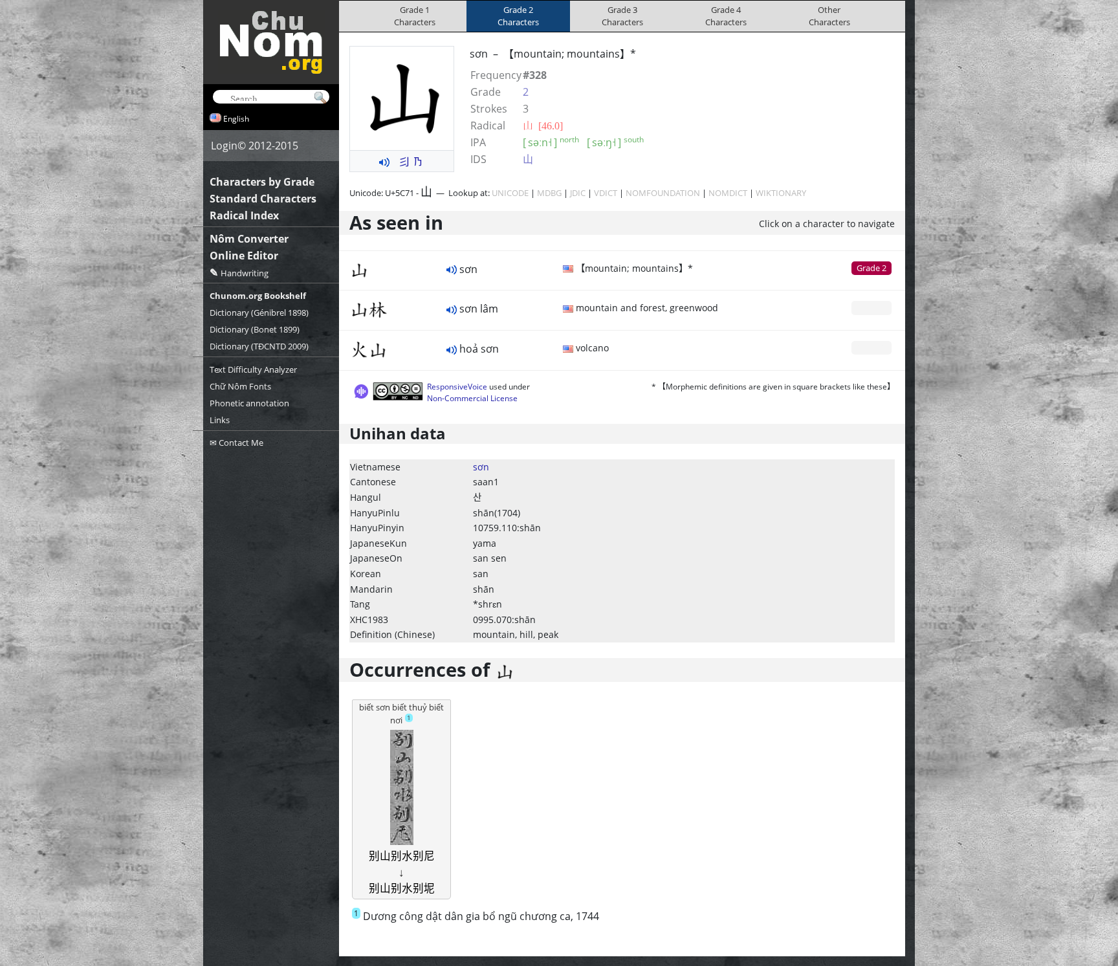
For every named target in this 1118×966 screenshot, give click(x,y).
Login (224, 145)
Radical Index (244, 215)
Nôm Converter (249, 239)
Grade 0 (871, 307)
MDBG (549, 193)
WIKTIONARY (781, 193)
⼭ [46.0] (543, 125)
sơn (481, 467)
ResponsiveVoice (457, 386)
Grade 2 (871, 268)
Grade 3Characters (622, 16)
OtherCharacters (829, 16)
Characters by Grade (262, 182)
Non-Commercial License (472, 398)
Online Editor (244, 255)
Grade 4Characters (726, 16)
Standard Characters (263, 199)
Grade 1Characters (414, 16)
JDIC (578, 193)
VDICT (605, 193)
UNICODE (510, 193)
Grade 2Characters (518, 16)
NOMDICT (727, 193)
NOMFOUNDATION (663, 193)
